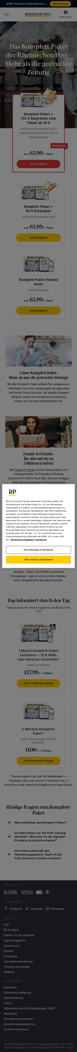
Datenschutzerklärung (22, 539)
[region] (38, 526)
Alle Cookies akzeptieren (38, 559)
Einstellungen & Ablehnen (38, 549)
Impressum (41, 539)
